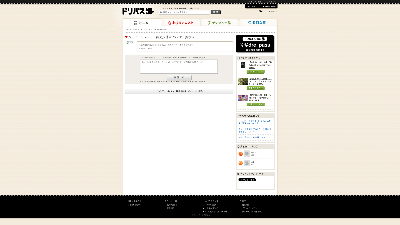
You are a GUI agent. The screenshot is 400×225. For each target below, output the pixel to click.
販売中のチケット (174, 205)
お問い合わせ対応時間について (252, 137)
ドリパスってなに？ (270, 11)
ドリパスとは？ (257, 1)
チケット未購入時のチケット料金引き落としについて (254, 130)
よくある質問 (272, 1)
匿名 (253, 162)
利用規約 (245, 205)
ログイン (253, 6)
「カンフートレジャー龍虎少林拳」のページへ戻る (179, 91)
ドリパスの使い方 (211, 208)
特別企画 (257, 23)
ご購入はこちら (256, 72)
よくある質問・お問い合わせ (216, 211)
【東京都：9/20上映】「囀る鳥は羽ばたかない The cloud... (260, 65)
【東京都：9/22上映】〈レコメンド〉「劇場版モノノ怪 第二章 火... (260, 98)
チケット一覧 (219, 23)
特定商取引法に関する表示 (252, 211)
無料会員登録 (270, 6)
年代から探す (135, 205)
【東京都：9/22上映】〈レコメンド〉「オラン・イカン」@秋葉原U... (260, 81)
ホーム (142, 23)
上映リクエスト (180, 23)
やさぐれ (254, 152)
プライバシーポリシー (250, 208)
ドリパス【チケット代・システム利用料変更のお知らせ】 (254, 122)
